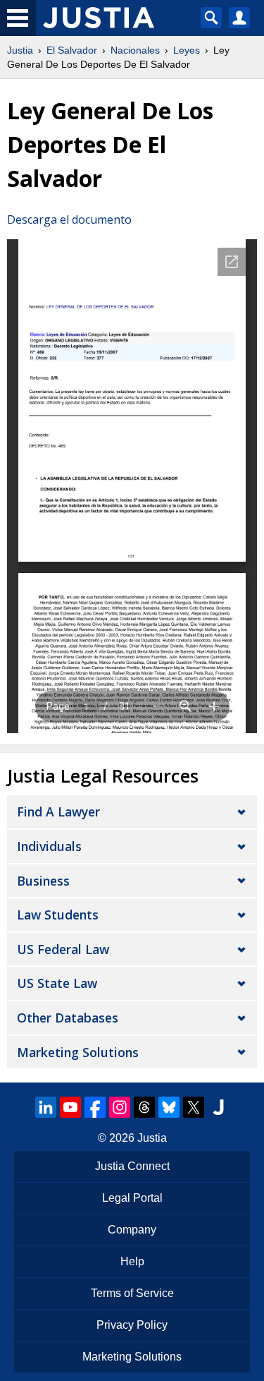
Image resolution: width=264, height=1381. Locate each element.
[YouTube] (70, 1107)
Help (132, 1261)
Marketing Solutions (78, 1052)
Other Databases (67, 1017)
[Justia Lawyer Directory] (218, 1107)
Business (43, 880)
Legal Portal (132, 1198)
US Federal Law (63, 949)
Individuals (49, 846)
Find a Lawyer (58, 811)
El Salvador (71, 50)
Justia (20, 50)
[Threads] (144, 1107)
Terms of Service (132, 1293)
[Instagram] (119, 1107)
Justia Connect (132, 1166)
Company (132, 1230)
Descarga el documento (69, 219)
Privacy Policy (132, 1325)
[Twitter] (193, 1107)
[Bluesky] (169, 1107)
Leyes (186, 50)
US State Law (57, 983)
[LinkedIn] (45, 1107)
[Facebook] (95, 1107)
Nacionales (135, 50)
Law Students (58, 914)
